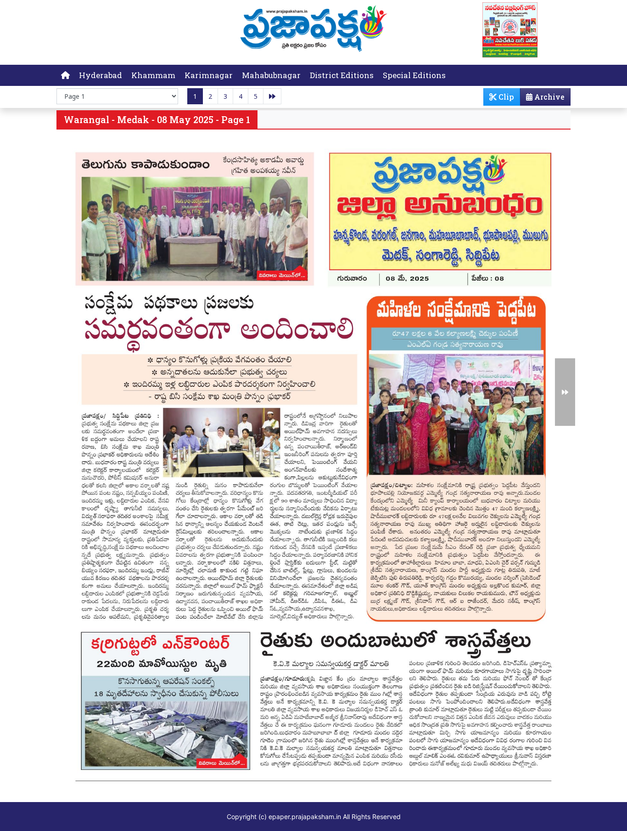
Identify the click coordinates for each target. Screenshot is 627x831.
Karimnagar (209, 75)
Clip (505, 97)
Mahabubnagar (271, 75)
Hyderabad (100, 75)
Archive (548, 97)
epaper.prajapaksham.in (305, 816)
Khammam (153, 75)
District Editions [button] (342, 75)
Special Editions (414, 75)
